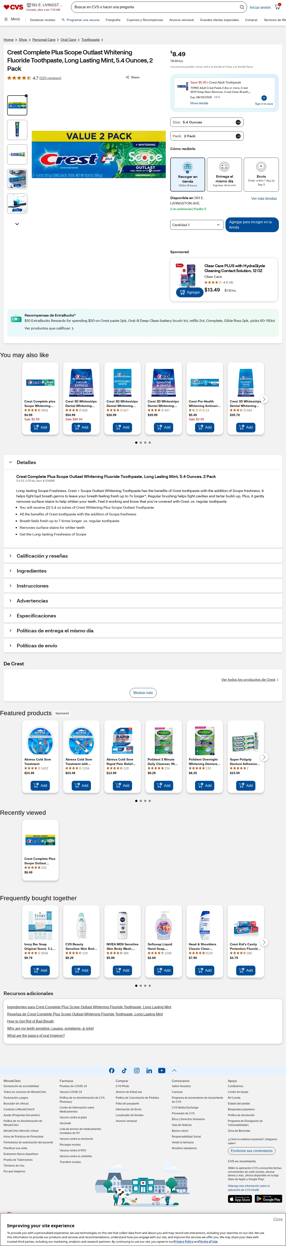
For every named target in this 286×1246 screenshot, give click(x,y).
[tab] (17, 105)
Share (135, 77)
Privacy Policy (183, 1241)
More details (199, 103)
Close (278, 1219)
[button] (264, 198)
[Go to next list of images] (17, 223)
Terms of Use (208, 1241)
